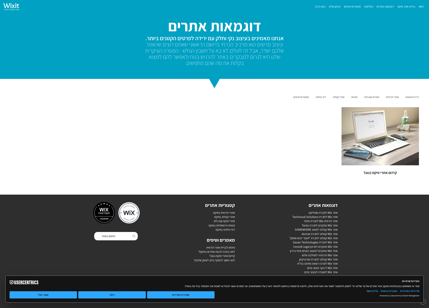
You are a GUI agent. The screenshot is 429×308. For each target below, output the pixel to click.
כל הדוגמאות (412, 97)
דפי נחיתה (321, 97)
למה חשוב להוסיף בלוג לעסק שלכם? (214, 260)
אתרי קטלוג (339, 97)
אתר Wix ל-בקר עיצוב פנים (322, 268)
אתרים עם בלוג (371, 97)
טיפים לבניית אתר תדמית (220, 247)
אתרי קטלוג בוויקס (224, 217)
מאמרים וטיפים (301, 97)
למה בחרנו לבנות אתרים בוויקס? (216, 252)
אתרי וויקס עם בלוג (224, 221)
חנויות (354, 97)
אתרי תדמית (392, 97)
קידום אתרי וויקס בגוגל (222, 256)
